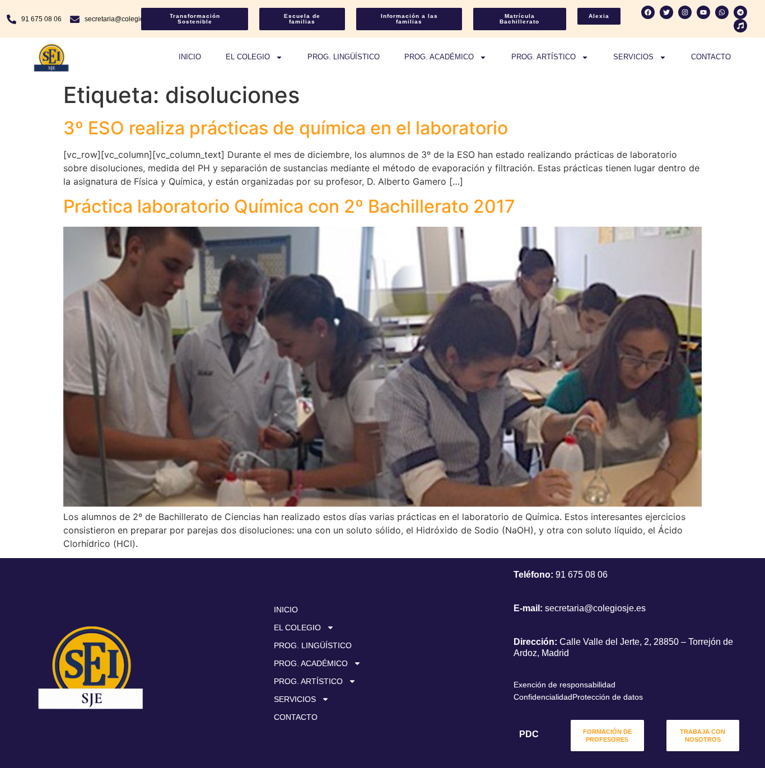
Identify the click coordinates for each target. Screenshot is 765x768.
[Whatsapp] (722, 12)
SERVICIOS (633, 57)
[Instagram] (685, 12)
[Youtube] (703, 12)
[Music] (740, 25)
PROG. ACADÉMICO (439, 57)
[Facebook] (648, 12)
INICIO (190, 57)
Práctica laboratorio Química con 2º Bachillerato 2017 (289, 206)
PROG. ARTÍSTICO (543, 57)
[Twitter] (666, 12)
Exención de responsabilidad (564, 684)
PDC (529, 734)
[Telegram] (740, 12)
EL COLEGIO (248, 57)
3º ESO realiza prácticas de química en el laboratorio (285, 128)
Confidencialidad (543, 696)
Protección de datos (607, 696)
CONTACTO (711, 57)
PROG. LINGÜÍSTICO (343, 57)
